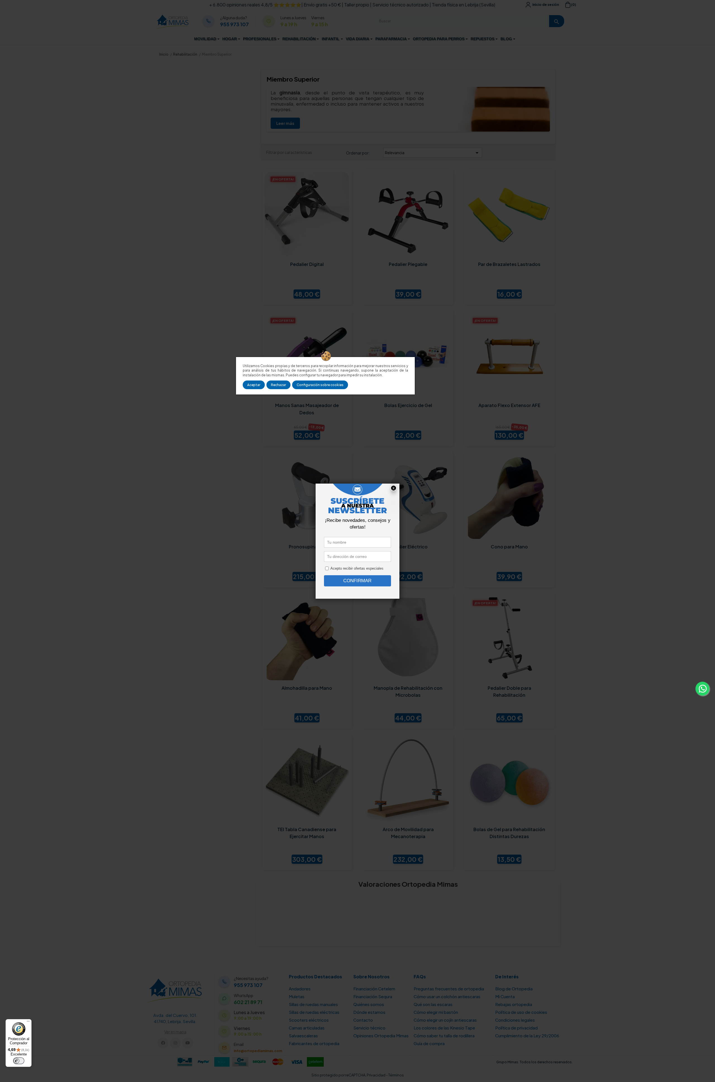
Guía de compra (429, 1043)
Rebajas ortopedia (513, 1004)
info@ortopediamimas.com (258, 1051)
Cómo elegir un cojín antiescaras (445, 1019)
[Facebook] (163, 1043)
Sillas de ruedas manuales (313, 1004)
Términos (396, 1075)
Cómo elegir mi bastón (436, 1012)
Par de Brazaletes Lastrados (509, 264)
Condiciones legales (515, 1019)
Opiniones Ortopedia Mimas (381, 1035)
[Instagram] (175, 1043)
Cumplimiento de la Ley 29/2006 (527, 1035)
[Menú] (28, 1022)
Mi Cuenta (505, 996)
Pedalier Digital (307, 264)
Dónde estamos (369, 1012)
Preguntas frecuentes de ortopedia (449, 988)
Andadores (300, 988)
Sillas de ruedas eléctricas (314, 1012)
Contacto (363, 1019)
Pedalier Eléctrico (408, 547)
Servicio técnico (369, 1027)
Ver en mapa (175, 1031)
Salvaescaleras (303, 1035)
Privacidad (376, 1075)
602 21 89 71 (248, 1002)
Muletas (296, 996)
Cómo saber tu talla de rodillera (444, 1035)
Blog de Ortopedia (514, 988)
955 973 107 (234, 24)
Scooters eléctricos (309, 1019)
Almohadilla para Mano (307, 688)
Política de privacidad (516, 1027)
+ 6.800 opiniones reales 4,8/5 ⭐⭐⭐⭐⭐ (255, 5)
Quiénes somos (368, 1004)
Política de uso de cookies (521, 1012)
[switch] (18, 1060)
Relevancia (432, 152)
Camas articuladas (307, 1027)
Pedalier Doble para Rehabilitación (509, 691)
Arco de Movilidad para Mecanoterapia (408, 833)
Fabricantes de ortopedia (314, 1043)
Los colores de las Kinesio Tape (444, 1027)
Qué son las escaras (433, 1004)
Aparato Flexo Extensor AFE (509, 405)
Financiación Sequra (372, 996)
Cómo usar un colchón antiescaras (447, 996)
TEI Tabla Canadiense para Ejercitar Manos (306, 833)
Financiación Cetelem (374, 988)
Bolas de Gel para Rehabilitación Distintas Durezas (509, 833)
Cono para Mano (509, 547)
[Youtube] (187, 1043)
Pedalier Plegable (408, 264)
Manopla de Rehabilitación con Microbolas (408, 691)
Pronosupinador (307, 547)
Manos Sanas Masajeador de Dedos (307, 408)
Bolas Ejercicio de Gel (408, 405)
